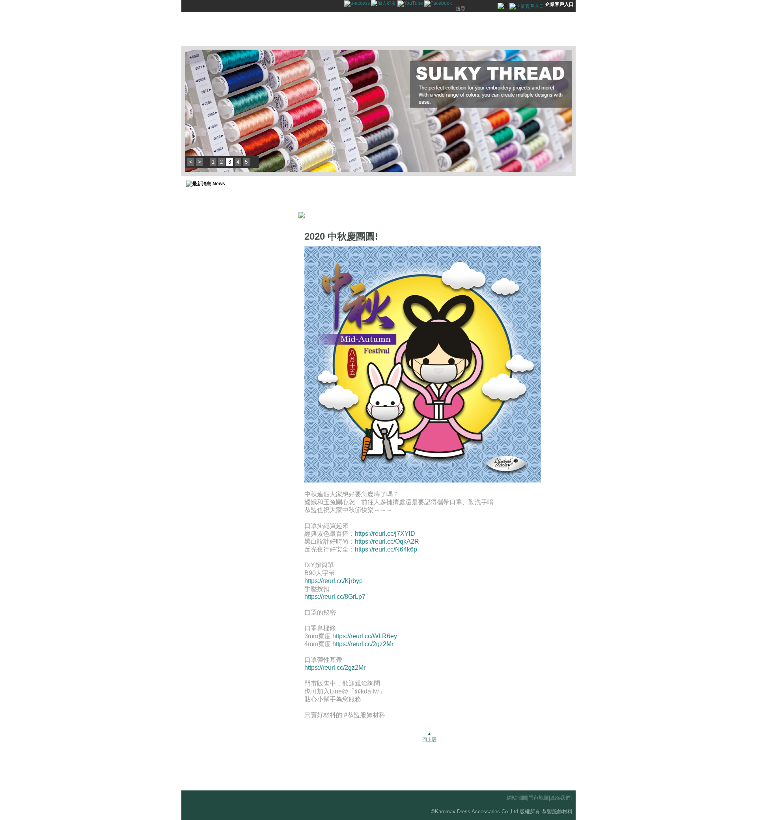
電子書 (558, 29)
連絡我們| (561, 798)
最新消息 (309, 29)
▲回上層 (429, 736)
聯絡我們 (487, 29)
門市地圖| (539, 798)
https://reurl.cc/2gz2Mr (362, 644)
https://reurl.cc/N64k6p (386, 549)
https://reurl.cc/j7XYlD (385, 533)
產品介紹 (345, 29)
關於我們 (451, 29)
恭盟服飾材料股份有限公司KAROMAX (236, 29)
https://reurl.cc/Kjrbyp (333, 581)
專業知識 (416, 29)
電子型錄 (522, 29)
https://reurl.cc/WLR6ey (364, 636)
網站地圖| (517, 798)
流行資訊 (380, 29)
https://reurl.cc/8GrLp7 (334, 596)
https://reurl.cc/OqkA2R (387, 541)
